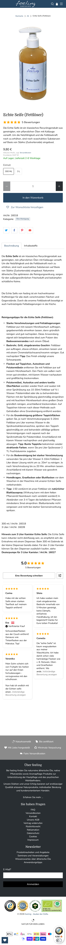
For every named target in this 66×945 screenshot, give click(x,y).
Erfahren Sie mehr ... (33, 797)
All (28, 16)
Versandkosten (25, 152)
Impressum (33, 839)
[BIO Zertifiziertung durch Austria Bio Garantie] (52, 911)
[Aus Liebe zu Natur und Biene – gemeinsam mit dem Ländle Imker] (35, 911)
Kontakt (33, 816)
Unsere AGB (33, 819)
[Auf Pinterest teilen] (22, 230)
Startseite (19, 16)
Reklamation (33, 829)
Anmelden (33, 884)
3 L (18, 171)
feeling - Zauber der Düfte (36, 914)
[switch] (59, 940)
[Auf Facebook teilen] (14, 230)
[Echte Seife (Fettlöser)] (33, 63)
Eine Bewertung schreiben (29, 575)
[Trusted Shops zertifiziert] (10, 911)
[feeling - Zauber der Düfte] (25, 4)
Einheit (7, 165)
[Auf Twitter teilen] (6, 230)
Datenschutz (33, 833)
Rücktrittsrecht (33, 826)
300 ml (8, 171)
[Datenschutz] (23, 911)
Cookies (33, 836)
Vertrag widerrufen (33, 823)
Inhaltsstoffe (30, 245)
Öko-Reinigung (22, 219)
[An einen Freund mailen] (30, 230)
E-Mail (7, 869)
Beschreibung (11, 245)
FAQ (33, 809)
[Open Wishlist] (5, 940)
